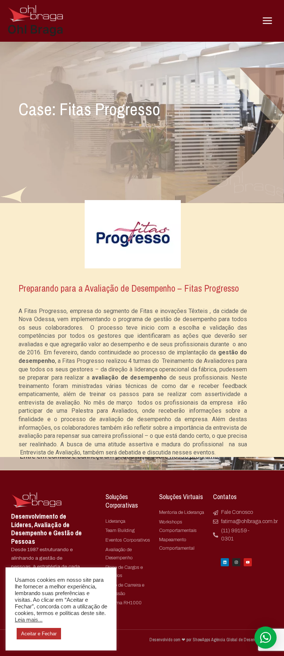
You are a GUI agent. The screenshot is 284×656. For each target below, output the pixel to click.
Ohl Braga (35, 29)
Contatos (225, 496)
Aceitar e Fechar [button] (39, 633)
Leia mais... (29, 620)
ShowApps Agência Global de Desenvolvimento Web (233, 643)
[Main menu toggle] (267, 20)
